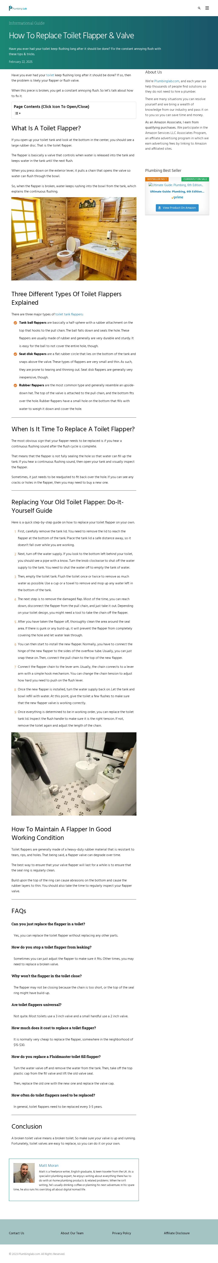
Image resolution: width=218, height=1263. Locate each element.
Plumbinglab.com (166, 81)
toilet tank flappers (69, 314)
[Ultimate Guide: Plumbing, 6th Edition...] (177, 185)
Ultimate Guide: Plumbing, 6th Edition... (177, 192)
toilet (50, 75)
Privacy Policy (121, 1233)
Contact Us (16, 1233)
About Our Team (72, 1233)
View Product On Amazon (179, 207)
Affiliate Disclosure (177, 1233)
